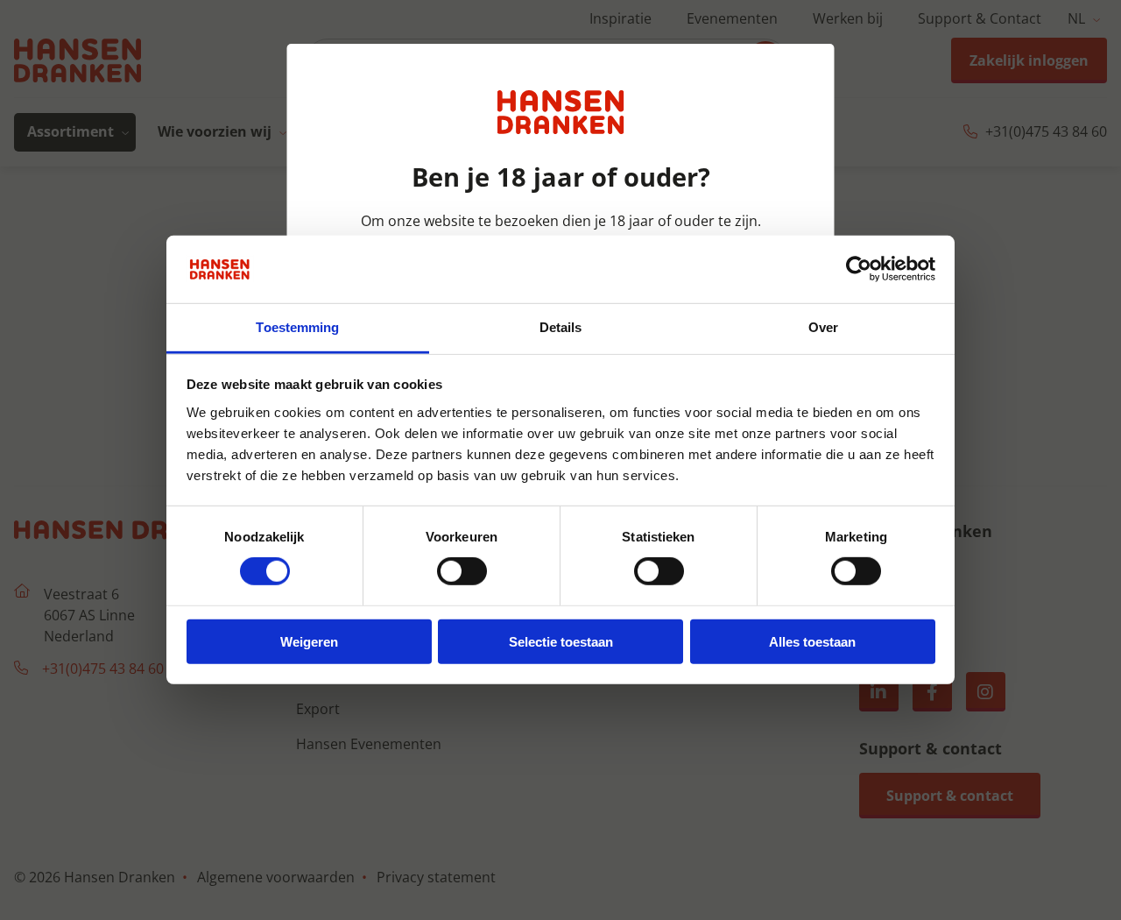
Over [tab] (823, 327)
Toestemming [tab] (297, 327)
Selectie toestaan (561, 640)
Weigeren (309, 640)
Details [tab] (560, 327)
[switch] (462, 571)
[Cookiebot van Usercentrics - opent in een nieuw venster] (858, 269)
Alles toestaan (812, 640)
